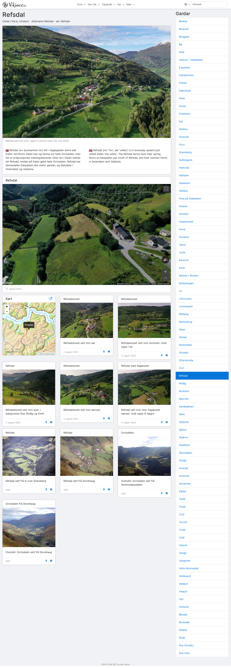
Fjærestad (185, 90)
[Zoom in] (165, 271)
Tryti (181, 514)
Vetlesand (185, 576)
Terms (153, 284)
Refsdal (183, 375)
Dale (181, 52)
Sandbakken (186, 406)
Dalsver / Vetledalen (191, 59)
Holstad (183, 213)
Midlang (183, 314)
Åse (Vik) (184, 653)
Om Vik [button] (92, 4)
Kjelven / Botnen (188, 275)
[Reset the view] (165, 259)
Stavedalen (185, 452)
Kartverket (51, 354)
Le (180, 290)
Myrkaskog (185, 321)
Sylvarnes (184, 483)
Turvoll (183, 522)
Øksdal (183, 614)
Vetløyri (183, 583)
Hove (182, 229)
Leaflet (40, 354)
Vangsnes (184, 560)
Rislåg (182, 383)
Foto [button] (80, 4)
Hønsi (182, 244)
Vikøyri (183, 591)
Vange (182, 552)
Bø (180, 44)
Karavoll (184, 260)
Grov (182, 144)
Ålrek (182, 637)
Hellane (183, 190)
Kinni (182, 267)
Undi (181, 537)
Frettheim (184, 113)
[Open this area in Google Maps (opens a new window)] (8, 283)
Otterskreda (186, 360)
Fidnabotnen (186, 75)
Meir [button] (129, 4)
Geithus (183, 129)
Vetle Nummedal (188, 568)
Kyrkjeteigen (186, 283)
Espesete (184, 67)
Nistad (183, 337)
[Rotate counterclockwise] (163, 259)
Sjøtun (183, 429)
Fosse (182, 106)
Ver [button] (119, 4)
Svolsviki (184, 475)
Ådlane (183, 630)
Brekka (183, 21)
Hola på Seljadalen (190, 198)
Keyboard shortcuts (124, 284)
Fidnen (183, 82)
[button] (187, 4)
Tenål (182, 499)
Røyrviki (184, 398)
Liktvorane (185, 298)
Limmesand (185, 306)
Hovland (184, 237)
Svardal (183, 468)
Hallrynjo (184, 167)
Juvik (182, 252)
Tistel (182, 506)
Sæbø (182, 491)
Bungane (184, 36)
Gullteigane (185, 159)
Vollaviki (184, 606)
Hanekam (184, 183)
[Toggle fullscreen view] (166, 189)
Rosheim (184, 391)
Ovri (181, 368)
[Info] (109, 351)
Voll (181, 599)
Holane (183, 206)
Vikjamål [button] (107, 4)
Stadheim (184, 445)
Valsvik (183, 545)
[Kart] (104, 351)
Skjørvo (183, 437)
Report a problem (164, 284)
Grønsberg (185, 152)
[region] (87, 234)
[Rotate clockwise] (168, 259)
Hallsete (184, 175)
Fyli (181, 121)
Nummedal (185, 344)
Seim (182, 414)
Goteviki (184, 136)
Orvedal (183, 352)
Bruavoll (184, 29)
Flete (182, 98)
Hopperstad (186, 221)
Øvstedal (184, 622)
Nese (182, 329)
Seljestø (183, 421)
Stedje (183, 460)
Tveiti (182, 529)
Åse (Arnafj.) (186, 645)
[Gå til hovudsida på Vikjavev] (14, 4)
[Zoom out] (165, 278)
